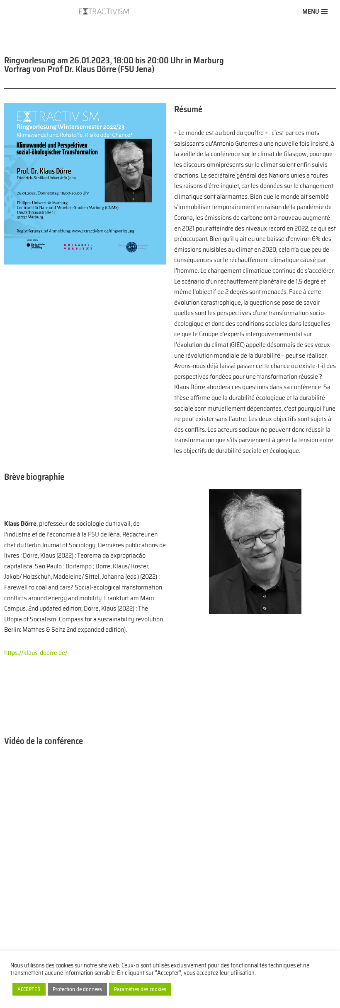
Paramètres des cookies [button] (140, 989)
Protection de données (77, 989)
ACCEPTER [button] (29, 989)
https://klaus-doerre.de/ (35, 652)
